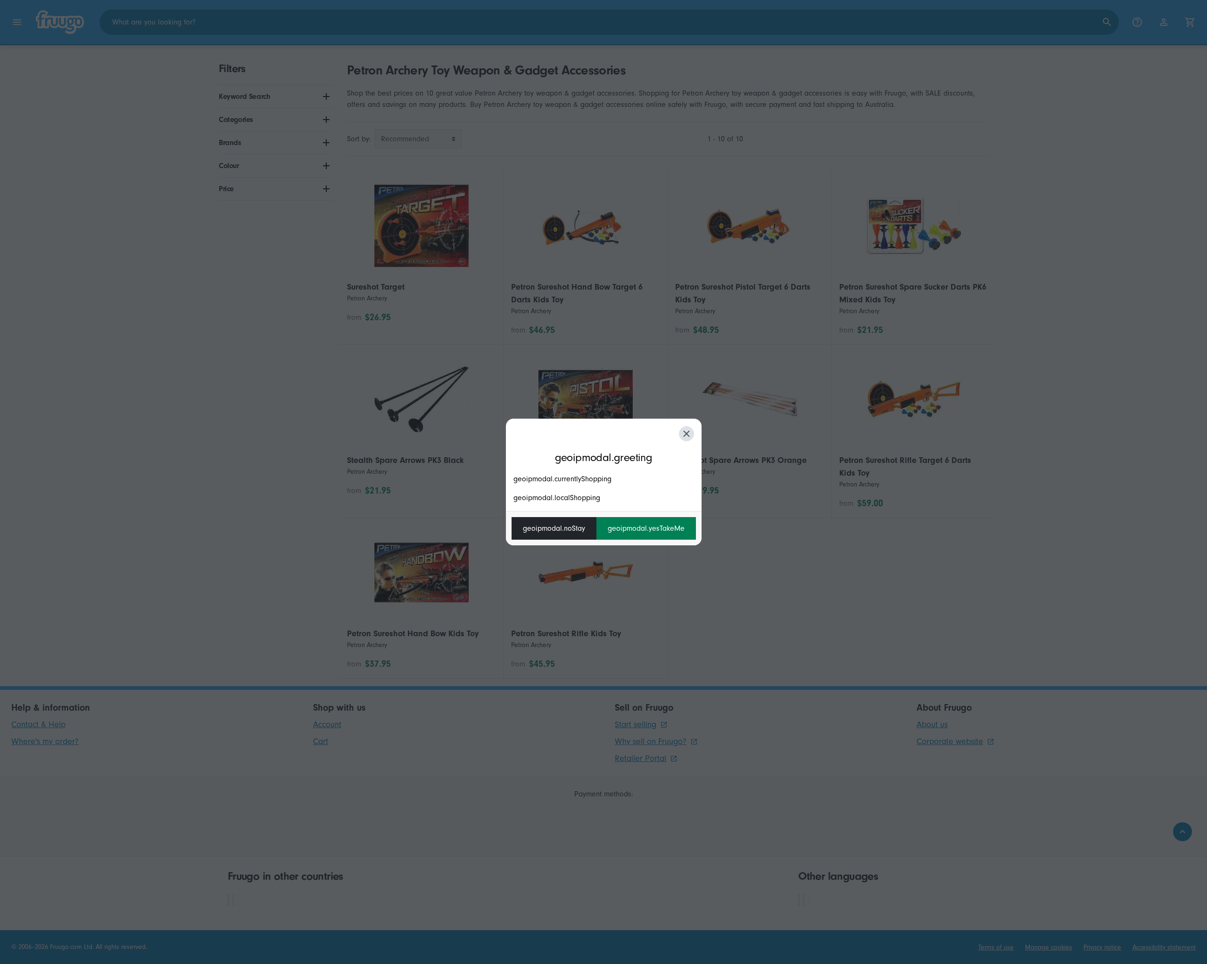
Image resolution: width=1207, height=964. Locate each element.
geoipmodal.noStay (554, 528)
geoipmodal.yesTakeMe (646, 528)
